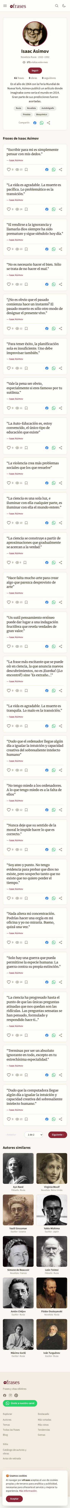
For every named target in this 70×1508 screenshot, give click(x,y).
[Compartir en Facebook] (35, 123)
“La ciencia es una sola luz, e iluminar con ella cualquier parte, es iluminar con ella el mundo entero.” (34, 502)
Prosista (26, 114)
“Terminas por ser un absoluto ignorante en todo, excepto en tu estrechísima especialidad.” (32, 1055)
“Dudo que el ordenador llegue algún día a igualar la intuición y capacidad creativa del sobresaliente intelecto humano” (35, 748)
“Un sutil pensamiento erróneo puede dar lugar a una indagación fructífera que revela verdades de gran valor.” (32, 624)
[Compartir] (48, 123)
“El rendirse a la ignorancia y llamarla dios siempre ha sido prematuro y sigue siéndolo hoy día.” (35, 229)
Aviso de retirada (12, 1458)
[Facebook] (4, 1395)
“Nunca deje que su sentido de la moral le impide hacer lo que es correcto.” (31, 829)
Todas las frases (11, 1430)
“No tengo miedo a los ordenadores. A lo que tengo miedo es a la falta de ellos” (34, 790)
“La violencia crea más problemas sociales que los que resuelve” (33, 465)
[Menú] (5, 5)
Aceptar (14, 1499)
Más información (28, 1491)
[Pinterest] (16, 1395)
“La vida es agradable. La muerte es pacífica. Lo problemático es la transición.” (34, 189)
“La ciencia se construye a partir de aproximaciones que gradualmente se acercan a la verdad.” (34, 542)
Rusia (18, 108)
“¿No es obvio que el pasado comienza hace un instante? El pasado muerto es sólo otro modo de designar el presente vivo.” (35, 306)
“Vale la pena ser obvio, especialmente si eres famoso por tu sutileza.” (34, 388)
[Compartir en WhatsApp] (42, 123)
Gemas (41, 1435)
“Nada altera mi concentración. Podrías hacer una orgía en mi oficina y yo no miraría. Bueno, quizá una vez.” (31, 920)
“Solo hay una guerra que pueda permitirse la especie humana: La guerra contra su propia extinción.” (34, 962)
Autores (7, 1420)
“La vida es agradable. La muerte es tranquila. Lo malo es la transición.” (34, 708)
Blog (5, 1435)
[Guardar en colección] (26, 169)
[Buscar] (56, 6)
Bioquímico (41, 114)
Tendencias (44, 1430)
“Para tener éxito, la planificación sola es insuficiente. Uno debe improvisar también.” (33, 348)
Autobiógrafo (48, 108)
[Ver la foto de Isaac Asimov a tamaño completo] (35, 34)
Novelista (31, 108)
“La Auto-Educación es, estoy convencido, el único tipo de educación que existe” (29, 427)
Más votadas (44, 1420)
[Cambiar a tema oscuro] (64, 6)
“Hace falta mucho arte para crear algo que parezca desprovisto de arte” (33, 582)
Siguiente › (58, 1135)
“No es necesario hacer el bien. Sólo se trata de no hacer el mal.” (34, 266)
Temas (6, 1425)
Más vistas (43, 1425)
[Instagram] (10, 1395)
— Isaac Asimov (15, 160)
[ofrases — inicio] (19, 5)
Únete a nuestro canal (22, 1403)
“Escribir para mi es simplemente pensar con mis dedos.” (32, 152)
